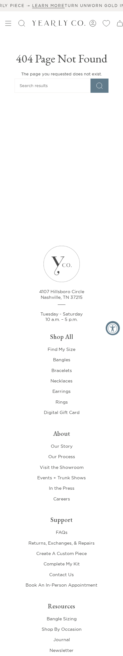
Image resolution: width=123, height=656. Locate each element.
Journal (61, 639)
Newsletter (61, 650)
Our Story (62, 446)
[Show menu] (8, 23)
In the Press (61, 488)
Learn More (39, 5)
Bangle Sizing (62, 618)
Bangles (61, 359)
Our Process (61, 456)
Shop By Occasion (62, 629)
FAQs (61, 532)
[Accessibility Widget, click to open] (113, 328)
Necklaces (61, 380)
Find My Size (61, 349)
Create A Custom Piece (61, 553)
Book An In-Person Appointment (61, 585)
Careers (61, 498)
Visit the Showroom (62, 467)
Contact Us (61, 574)
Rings (62, 402)
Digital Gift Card (61, 412)
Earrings (61, 391)
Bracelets (61, 370)
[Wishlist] (106, 23)
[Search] (99, 86)
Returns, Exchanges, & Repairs (61, 543)
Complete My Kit (62, 563)
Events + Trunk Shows (61, 477)
